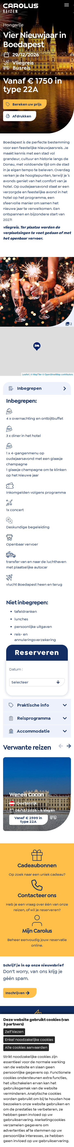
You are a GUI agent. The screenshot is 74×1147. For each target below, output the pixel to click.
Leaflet (25, 374)
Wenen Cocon (26, 794)
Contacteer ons (37, 895)
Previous (61, 746)
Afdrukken (21, 116)
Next (69, 746)
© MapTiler (36, 374)
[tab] (37, 388)
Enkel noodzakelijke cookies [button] (29, 1039)
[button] (37, 388)
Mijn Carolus (37, 930)
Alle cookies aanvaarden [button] (26, 1047)
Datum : (16, 669)
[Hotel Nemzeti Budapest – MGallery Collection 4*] (37, 346)
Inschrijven (15, 992)
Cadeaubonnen (37, 865)
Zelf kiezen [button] (14, 1031)
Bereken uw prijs (27, 104)
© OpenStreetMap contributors (57, 374)
